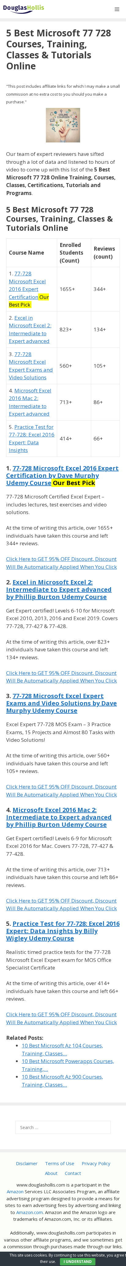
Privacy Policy (96, 1163)
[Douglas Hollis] (23, 9)
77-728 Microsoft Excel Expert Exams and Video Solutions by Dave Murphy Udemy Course (61, 703)
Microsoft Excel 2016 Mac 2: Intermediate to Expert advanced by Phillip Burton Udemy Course (59, 817)
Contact (73, 1173)
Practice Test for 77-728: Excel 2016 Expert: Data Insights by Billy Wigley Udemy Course (63, 930)
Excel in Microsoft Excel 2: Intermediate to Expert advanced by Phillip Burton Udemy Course (59, 589)
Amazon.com (29, 1212)
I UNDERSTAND (78, 1261)
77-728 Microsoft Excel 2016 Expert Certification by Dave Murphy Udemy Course (62, 475)
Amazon (15, 1191)
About (51, 1173)
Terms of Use (59, 1163)
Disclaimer (27, 1163)
